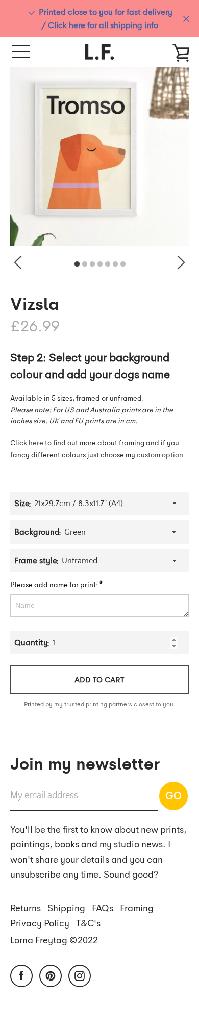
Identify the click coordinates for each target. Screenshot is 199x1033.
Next (181, 262)
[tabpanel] (99, 156)
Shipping (66, 907)
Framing (137, 907)
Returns (25, 907)
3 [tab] (92, 264)
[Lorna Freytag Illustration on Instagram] (79, 974)
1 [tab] (77, 264)
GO (173, 795)
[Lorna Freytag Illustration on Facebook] (21, 974)
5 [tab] (108, 264)
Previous (18, 262)
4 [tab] (100, 264)
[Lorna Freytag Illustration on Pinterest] (50, 974)
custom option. (161, 454)
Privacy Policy (39, 922)
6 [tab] (115, 264)
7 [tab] (123, 264)
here (36, 442)
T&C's (88, 922)
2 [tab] (85, 264)
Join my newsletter (85, 762)
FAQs (102, 907)
